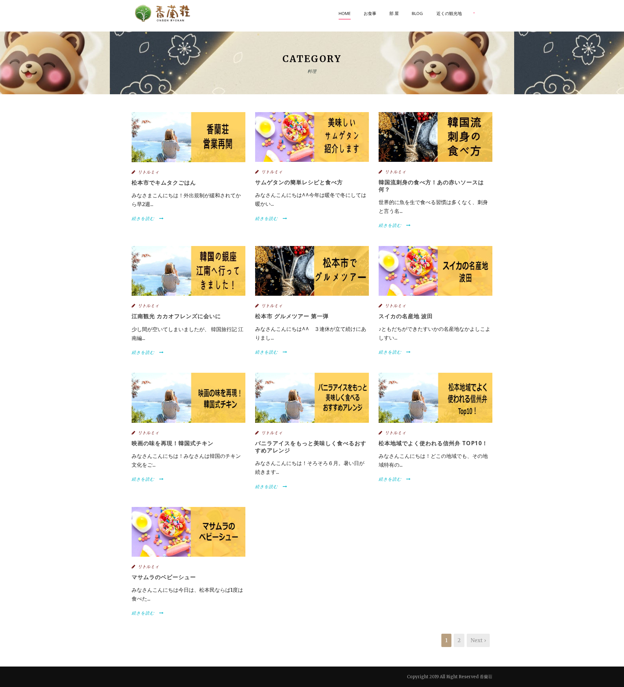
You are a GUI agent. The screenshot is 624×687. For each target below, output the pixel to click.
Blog (417, 13)
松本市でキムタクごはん (164, 182)
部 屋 (394, 13)
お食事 (370, 13)
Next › (478, 640)
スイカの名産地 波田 (406, 316)
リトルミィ (148, 172)
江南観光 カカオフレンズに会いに (176, 316)
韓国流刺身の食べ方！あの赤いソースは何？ (431, 185)
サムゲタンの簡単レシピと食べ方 (299, 182)
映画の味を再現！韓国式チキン (173, 443)
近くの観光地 (449, 13)
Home (345, 13)
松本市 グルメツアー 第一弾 (292, 316)
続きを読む (143, 218)
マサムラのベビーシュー (164, 577)
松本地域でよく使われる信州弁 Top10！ (433, 443)
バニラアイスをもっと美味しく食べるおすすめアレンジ (310, 446)
